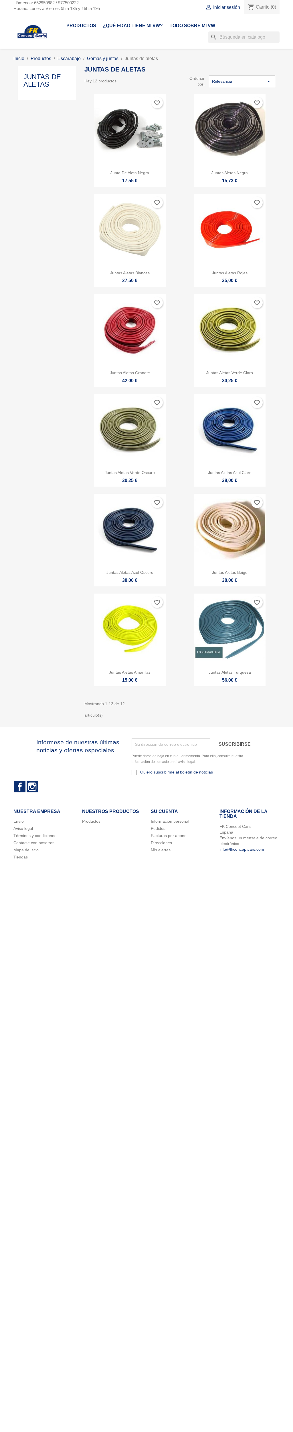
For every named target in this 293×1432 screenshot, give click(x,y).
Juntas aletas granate (130, 372)
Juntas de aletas (42, 80)
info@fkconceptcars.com (241, 849)
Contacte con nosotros (33, 842)
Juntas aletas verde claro (229, 372)
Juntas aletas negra (229, 172)
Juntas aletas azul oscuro (129, 572)
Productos (81, 25)
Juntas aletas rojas (230, 273)
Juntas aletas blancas (130, 273)
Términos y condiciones (34, 835)
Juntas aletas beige (230, 572)
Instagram (32, 786)
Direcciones (161, 842)
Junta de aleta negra (129, 172)
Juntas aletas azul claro (230, 472)
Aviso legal (23, 828)
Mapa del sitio (26, 850)
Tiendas (20, 857)
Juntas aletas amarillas (130, 672)
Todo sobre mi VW (192, 25)
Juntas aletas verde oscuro (130, 472)
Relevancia (242, 81)
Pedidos (158, 828)
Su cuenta (164, 811)
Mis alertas (161, 850)
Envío (18, 821)
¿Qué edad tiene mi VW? (133, 25)
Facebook (19, 786)
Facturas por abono (169, 835)
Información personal (170, 821)
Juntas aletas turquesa (230, 672)
